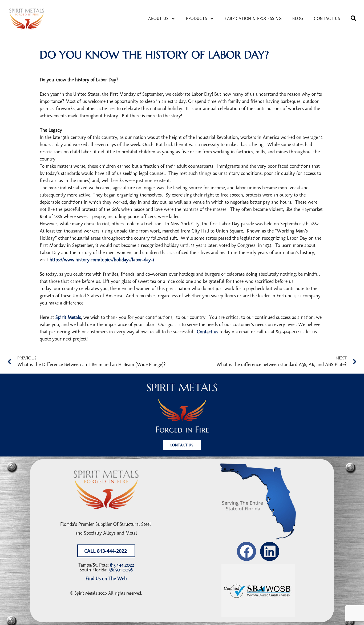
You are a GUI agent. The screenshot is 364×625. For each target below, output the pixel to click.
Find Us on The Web (106, 579)
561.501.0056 (121, 570)
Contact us (207, 332)
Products (196, 18)
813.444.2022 (122, 565)
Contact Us (327, 18)
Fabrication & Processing (253, 18)
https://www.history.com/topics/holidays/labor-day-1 (102, 260)
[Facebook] (246, 551)
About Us (158, 18)
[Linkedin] (269, 551)
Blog (297, 18)
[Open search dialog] (353, 18)
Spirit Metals (68, 317)
